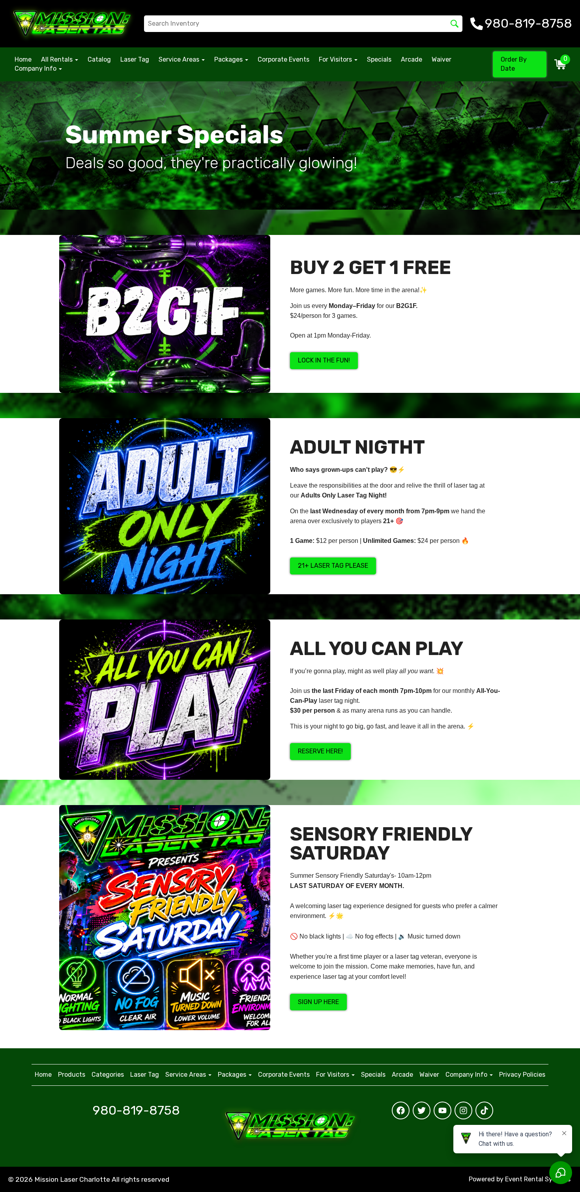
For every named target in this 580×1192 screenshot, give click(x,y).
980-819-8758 (136, 1110)
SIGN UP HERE (318, 1002)
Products (71, 1074)
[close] (567, 936)
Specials (379, 59)
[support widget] (556, 1173)
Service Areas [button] (180, 59)
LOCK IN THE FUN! (324, 360)
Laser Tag (134, 59)
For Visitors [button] (336, 59)
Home (23, 59)
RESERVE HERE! (320, 751)
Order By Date (514, 64)
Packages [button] (229, 59)
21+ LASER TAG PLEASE (333, 565)
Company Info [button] (36, 68)
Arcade (411, 59)
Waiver (441, 59)
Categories (108, 1074)
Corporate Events (283, 59)
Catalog (99, 59)
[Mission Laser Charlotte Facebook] (401, 1110)
